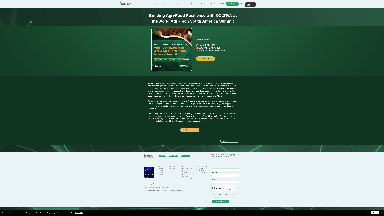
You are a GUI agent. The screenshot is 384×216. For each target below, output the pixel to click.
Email (213, 179)
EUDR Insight (200, 168)
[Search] (241, 4)
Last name (215, 172)
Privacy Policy (157, 187)
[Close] (381, 212)
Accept (375, 213)
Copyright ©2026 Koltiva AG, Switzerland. (157, 190)
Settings (366, 213)
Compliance (148, 187)
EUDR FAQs (200, 170)
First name (215, 167)
